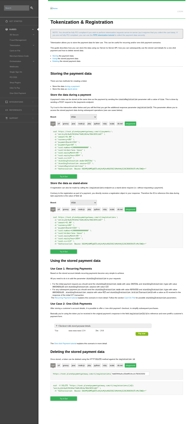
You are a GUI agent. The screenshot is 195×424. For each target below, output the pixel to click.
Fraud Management (18, 40)
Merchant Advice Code (19, 56)
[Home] (53, 7)
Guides (12, 29)
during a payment (72, 86)
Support (13, 118)
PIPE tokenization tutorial (104, 35)
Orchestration (15, 61)
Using (54, 58)
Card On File (130, 298)
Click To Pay (15, 88)
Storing (55, 56)
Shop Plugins (15, 82)
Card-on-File (15, 51)
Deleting (55, 61)
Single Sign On (16, 72)
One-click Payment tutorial (65, 343)
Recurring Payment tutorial (66, 298)
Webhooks (14, 67)
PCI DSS (13, 77)
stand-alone (72, 89)
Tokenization (15, 45)
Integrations (16, 102)
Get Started (15, 21)
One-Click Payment (18, 93)
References (15, 110)
